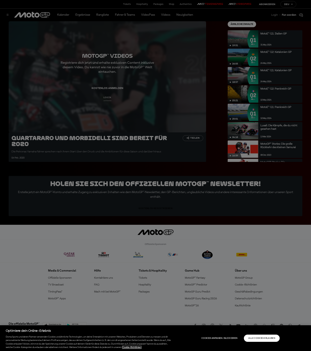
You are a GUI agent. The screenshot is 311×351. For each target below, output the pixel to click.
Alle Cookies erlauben (261, 338)
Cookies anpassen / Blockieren (219, 338)
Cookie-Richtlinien (132, 347)
